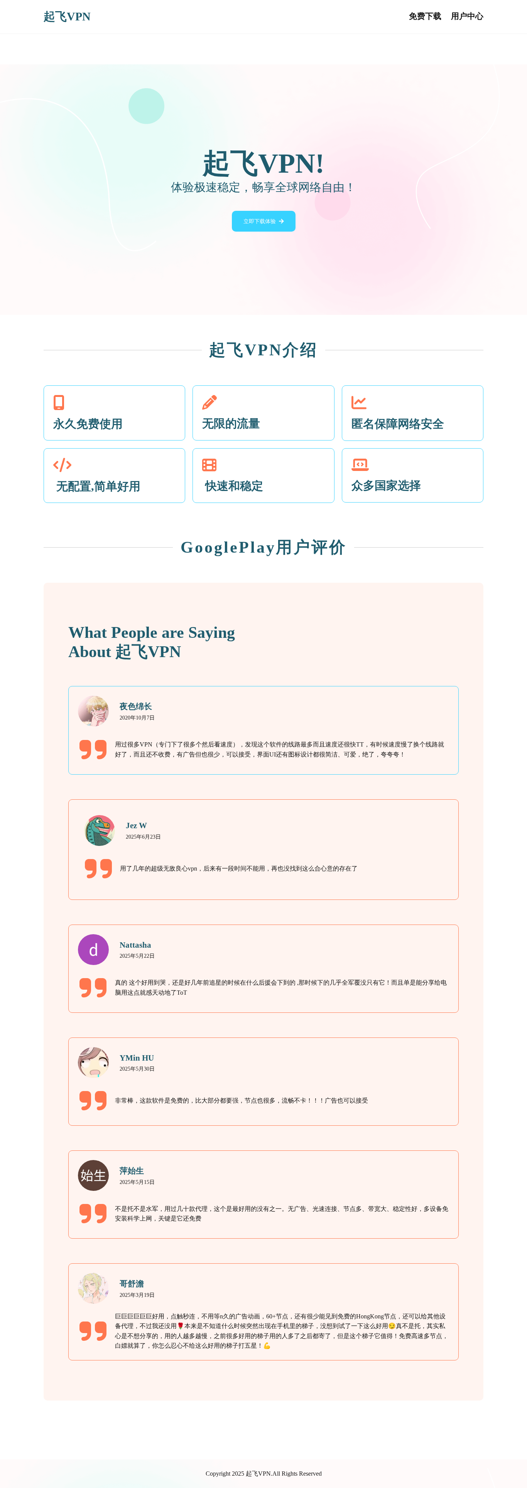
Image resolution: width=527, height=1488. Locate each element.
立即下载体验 (259, 221)
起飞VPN (67, 16)
